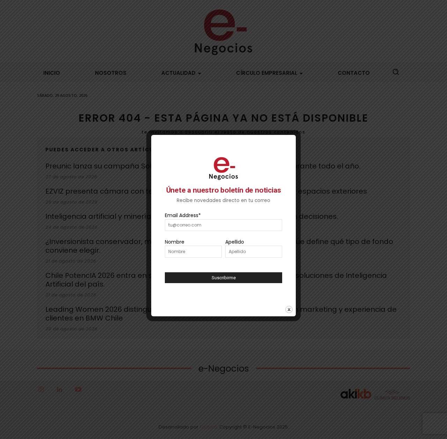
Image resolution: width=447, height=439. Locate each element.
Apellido (234, 241)
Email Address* (183, 215)
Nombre (174, 241)
